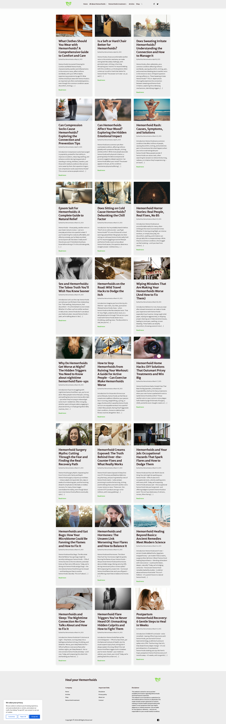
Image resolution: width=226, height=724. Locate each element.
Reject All (23, 716)
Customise (11, 716)
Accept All (35, 716)
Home (67, 691)
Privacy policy (103, 694)
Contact (101, 700)
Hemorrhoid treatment (72, 700)
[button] (98, 4)
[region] (23, 710)
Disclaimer (102, 691)
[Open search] (142, 4)
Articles (67, 694)
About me (102, 697)
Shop (66, 697)
